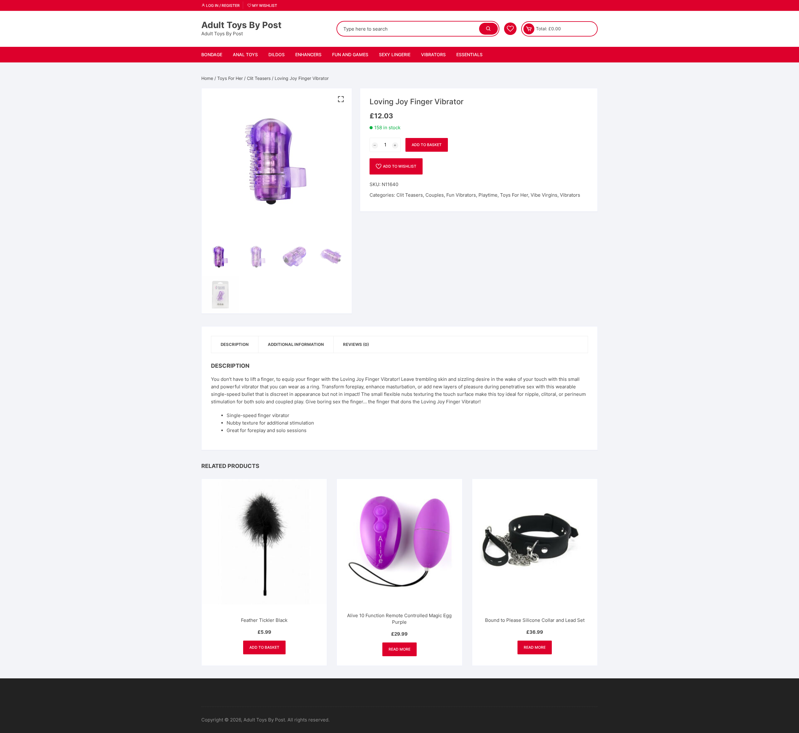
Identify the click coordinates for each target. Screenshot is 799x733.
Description (235, 344)
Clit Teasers (259, 78)
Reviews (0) (356, 344)
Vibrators (433, 54)
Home (207, 78)
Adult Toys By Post (241, 25)
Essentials (469, 54)
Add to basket (427, 144)
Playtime (488, 195)
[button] (341, 99)
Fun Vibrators (461, 195)
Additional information (296, 344)
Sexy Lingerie (394, 54)
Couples (434, 195)
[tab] (234, 344)
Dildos (276, 54)
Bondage (211, 54)
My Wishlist (264, 5)
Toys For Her (230, 78)
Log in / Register (222, 5)
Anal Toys (245, 54)
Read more (399, 649)
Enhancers (308, 54)
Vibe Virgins (544, 195)
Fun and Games (350, 54)
